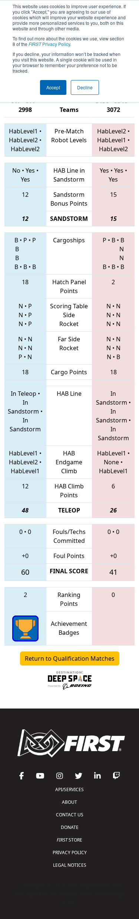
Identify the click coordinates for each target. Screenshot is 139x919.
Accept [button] (53, 87)
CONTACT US (69, 815)
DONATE (70, 827)
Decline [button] (85, 87)
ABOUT (69, 802)
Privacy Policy (49, 44)
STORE (69, 840)
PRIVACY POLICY (70, 852)
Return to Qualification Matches (70, 658)
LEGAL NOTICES (69, 865)
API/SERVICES (69, 789)
